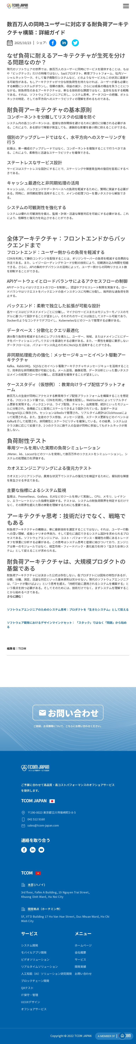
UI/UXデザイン (30, 1002)
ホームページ (83, 945)
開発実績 (80, 966)
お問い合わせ (83, 973)
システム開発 (29, 945)
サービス (80, 959)
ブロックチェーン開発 (35, 981)
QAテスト (27, 988)
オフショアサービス (34, 1009)
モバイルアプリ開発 (34, 952)
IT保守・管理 (29, 995)
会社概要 (80, 952)
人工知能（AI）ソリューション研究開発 (46, 973)
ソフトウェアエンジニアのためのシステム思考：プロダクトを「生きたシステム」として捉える (68, 609)
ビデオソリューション (35, 959)
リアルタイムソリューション (39, 966)
